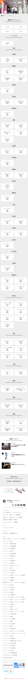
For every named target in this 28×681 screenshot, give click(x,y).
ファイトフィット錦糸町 (19, 582)
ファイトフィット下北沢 (8, 558)
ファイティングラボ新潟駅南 (9, 638)
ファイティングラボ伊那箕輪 (9, 648)
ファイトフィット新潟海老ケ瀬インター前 (12, 640)
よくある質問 (19, 517)
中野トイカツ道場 (6, 538)
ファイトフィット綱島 (7, 621)
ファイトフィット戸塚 (19, 611)
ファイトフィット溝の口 (8, 606)
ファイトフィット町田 (19, 601)
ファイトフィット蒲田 (19, 597)
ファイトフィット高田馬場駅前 (9, 546)
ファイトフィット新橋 (7, 567)
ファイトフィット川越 (7, 631)
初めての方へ (12, 517)
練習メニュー (12, 514)
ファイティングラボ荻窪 (8, 551)
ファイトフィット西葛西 (8, 592)
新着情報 (18, 514)
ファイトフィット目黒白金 (8, 589)
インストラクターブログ (8, 527)
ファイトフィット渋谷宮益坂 (9, 555)
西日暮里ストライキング (8, 582)
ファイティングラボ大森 (8, 597)
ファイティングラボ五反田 (8, 587)
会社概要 (15, 522)
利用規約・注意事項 (13, 519)
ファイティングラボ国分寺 (8, 604)
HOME (4, 15)
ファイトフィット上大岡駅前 (9, 618)
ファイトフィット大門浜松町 (9, 570)
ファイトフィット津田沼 (8, 635)
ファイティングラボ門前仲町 (9, 594)
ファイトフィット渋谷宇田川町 (9, 553)
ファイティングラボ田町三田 (9, 560)
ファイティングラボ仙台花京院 (9, 643)
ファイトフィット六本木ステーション (11, 565)
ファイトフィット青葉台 (8, 616)
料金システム (5, 517)
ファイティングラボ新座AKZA (9, 628)
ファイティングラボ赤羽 (8, 584)
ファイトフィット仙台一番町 (9, 645)
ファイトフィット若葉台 (8, 601)
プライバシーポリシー (7, 522)
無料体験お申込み (13, 533)
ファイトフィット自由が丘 (8, 572)
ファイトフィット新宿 (7, 541)
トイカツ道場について (7, 512)
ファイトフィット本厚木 (8, 611)
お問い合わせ (5, 533)
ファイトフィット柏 (20, 633)
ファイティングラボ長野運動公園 (10, 652)
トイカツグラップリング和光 (9, 633)
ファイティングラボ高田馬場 (9, 548)
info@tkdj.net (16, 481)
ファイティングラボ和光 (18, 631)
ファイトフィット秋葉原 (19, 575)
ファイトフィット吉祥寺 (19, 599)
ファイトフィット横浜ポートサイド (10, 609)
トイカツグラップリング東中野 (18, 538)
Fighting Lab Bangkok (7, 657)
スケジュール (5, 514)
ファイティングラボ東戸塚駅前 (9, 614)
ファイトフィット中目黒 (8, 575)
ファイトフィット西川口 (8, 626)
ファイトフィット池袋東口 (8, 580)
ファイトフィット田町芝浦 (8, 563)
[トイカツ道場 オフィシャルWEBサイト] (2, 2)
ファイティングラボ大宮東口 (9, 623)
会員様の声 (5, 519)
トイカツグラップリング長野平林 (10, 655)
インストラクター (17, 512)
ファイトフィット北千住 (8, 599)
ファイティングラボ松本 (8, 650)
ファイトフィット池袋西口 (8, 577)
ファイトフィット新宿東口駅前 (9, 543)
